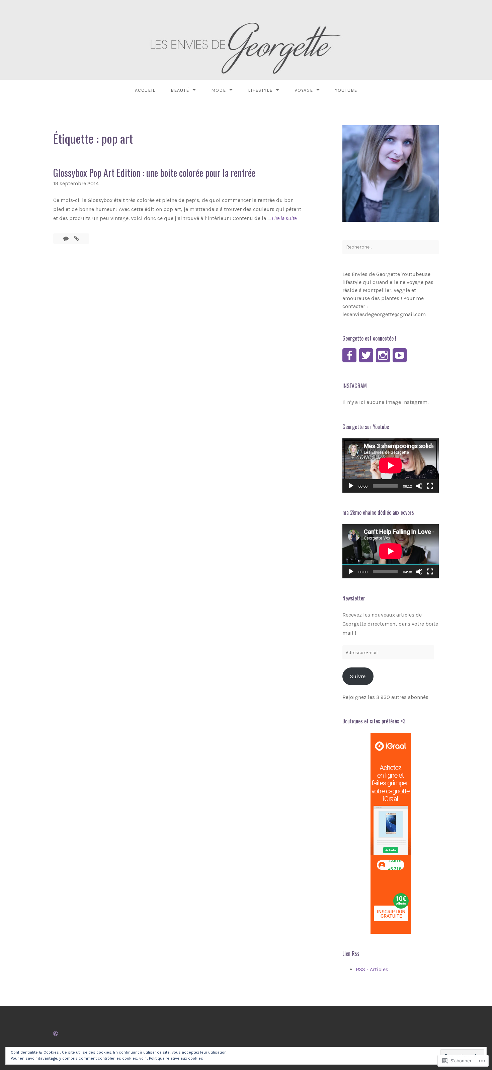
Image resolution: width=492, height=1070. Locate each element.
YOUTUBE (346, 90)
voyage (304, 90)
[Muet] (419, 486)
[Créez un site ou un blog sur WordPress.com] (55, 1033)
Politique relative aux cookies (176, 1058)
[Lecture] (351, 486)
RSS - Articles (372, 969)
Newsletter (353, 598)
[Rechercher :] (390, 247)
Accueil (145, 90)
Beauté (180, 90)
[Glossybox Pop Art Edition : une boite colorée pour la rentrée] (76, 238)
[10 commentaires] (66, 238)
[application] (390, 465)
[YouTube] (400, 355)
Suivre (357, 676)
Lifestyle (260, 90)
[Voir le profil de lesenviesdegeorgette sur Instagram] (383, 355)
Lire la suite (284, 219)
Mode (218, 90)
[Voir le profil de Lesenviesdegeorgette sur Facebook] (349, 355)
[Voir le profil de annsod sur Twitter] (366, 355)
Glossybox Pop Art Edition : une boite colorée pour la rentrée (154, 173)
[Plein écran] (430, 486)
